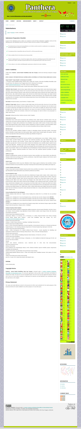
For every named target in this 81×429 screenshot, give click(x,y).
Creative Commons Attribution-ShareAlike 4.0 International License (38, 407)
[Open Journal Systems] (63, 34)
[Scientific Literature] (60, 187)
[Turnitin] (60, 132)
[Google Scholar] (60, 172)
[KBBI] (63, 119)
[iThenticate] (63, 117)
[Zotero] (60, 134)
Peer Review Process (65, 84)
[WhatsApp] (63, 36)
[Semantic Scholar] (63, 189)
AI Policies (63, 102)
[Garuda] (60, 170)
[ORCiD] (63, 177)
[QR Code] (63, 65)
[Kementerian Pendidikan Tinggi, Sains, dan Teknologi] (63, 238)
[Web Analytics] (62, 257)
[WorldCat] (60, 194)
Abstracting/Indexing (65, 89)
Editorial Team (64, 79)
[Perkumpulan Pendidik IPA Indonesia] (67, 229)
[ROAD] (60, 184)
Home (7, 21)
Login (74, 2)
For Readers (62, 384)
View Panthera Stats (68, 257)
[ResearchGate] (63, 182)
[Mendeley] (60, 122)
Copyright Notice (64, 97)
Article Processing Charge (66, 100)
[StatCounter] (60, 254)
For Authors (62, 386)
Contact (41, 21)
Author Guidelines (65, 92)
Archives (19, 21)
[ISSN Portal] (63, 58)
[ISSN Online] (63, 60)
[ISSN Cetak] (63, 63)
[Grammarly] (60, 114)
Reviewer (63, 81)
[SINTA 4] (63, 45)
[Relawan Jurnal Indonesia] (60, 203)
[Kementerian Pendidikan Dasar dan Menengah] (63, 240)
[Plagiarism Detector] (63, 127)
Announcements (27, 21)
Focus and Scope (64, 74)
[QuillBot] (63, 129)
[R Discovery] (63, 180)
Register (69, 2)
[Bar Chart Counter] (67, 359)
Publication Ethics (65, 76)
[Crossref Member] (63, 206)
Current (12, 21)
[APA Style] (63, 112)
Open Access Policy (65, 87)
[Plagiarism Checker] (63, 124)
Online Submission (65, 95)
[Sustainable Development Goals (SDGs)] (63, 245)
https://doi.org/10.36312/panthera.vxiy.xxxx (15, 219)
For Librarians (63, 388)
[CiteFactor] (60, 162)
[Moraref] (60, 175)
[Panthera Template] (60, 143)
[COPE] (63, 153)
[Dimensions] (60, 167)
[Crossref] (60, 165)
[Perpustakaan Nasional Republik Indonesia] (63, 243)
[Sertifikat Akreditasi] (63, 48)
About (35, 21)
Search (72, 21)
